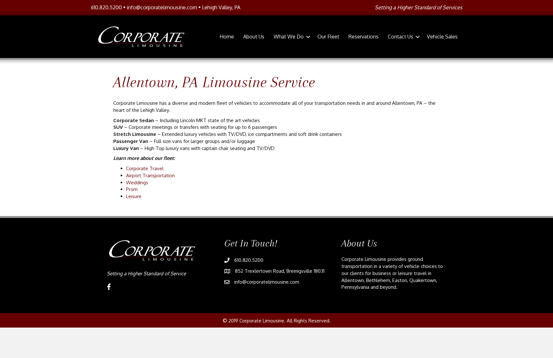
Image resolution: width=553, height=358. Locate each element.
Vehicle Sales (442, 36)
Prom (132, 189)
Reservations (364, 36)
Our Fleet (328, 36)
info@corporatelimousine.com (162, 7)
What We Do (289, 36)
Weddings (137, 182)
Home (227, 36)
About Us (253, 36)
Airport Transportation (150, 175)
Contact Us (400, 36)
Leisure (133, 196)
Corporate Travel (145, 168)
